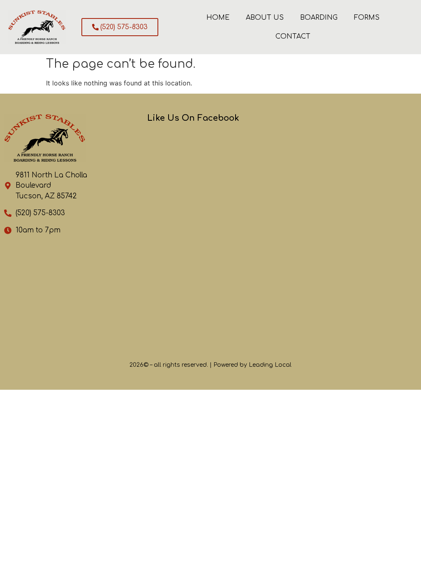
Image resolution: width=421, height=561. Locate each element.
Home (217, 17)
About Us (265, 17)
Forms (366, 17)
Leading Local (270, 365)
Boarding (319, 17)
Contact (292, 36)
